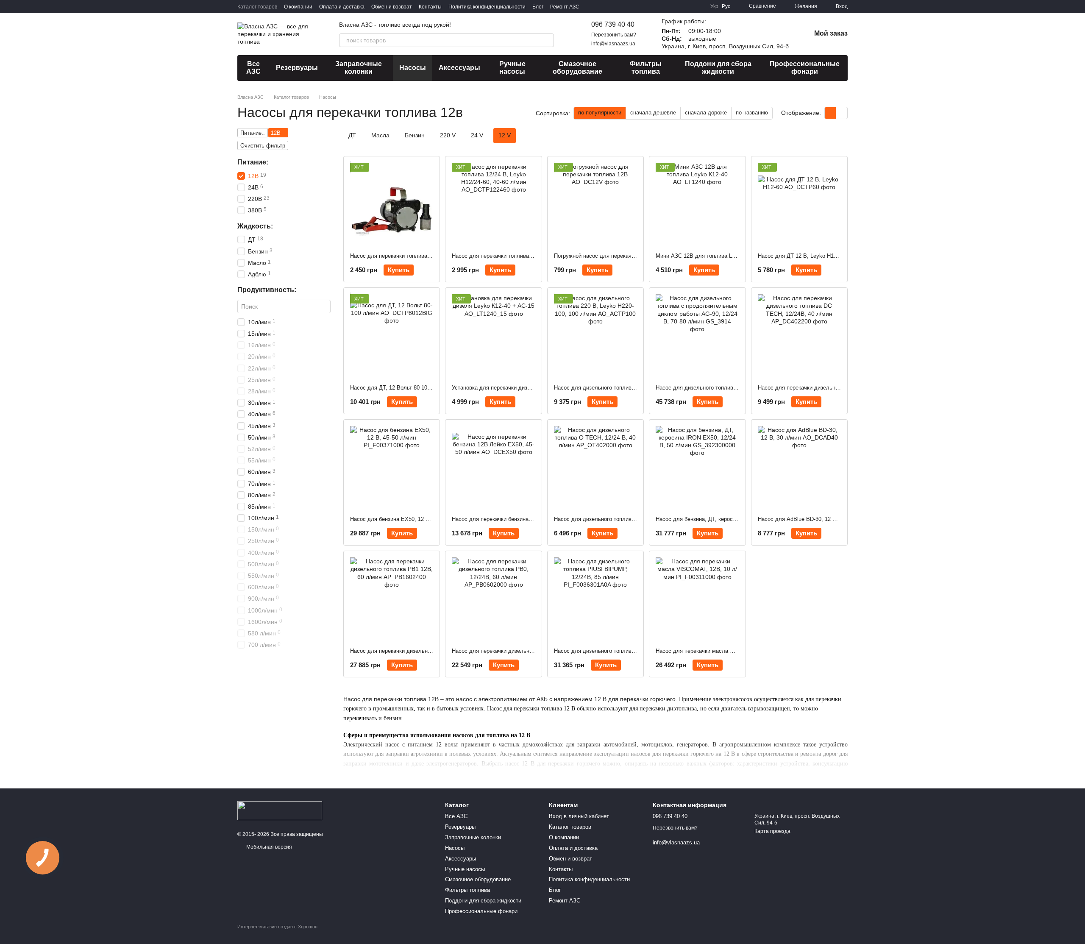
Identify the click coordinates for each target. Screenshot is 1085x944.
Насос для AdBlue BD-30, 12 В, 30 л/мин (810, 519)
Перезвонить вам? (613, 35)
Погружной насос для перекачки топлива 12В (612, 256)
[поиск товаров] (547, 40)
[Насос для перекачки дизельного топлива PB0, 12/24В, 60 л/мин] (493, 598)
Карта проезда (772, 831)
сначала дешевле (653, 112)
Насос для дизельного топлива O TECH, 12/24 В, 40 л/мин (629, 519)
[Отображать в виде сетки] (830, 113)
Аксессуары (459, 67)
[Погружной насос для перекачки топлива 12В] (595, 204)
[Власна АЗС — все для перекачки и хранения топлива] (279, 810)
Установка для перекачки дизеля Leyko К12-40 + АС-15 (523, 387)
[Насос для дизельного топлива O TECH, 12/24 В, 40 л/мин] (595, 467)
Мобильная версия (268, 847)
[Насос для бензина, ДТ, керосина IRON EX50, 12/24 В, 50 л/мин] (697, 467)
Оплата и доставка (341, 7)
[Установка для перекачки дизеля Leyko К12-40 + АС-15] (493, 335)
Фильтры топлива (646, 67)
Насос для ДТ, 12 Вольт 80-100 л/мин (398, 387)
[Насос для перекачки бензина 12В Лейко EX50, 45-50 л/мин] (493, 467)
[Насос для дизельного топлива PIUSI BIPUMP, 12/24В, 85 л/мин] (595, 598)
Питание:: (252, 133)
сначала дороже (706, 112)
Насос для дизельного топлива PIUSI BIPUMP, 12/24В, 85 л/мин (637, 651)
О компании (298, 7)
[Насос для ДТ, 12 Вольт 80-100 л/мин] (391, 335)
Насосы (412, 67)
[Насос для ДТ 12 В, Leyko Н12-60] (799, 204)
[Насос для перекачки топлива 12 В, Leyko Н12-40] (391, 204)
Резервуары (297, 67)
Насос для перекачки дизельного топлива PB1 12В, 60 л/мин (429, 651)
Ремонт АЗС (564, 7)
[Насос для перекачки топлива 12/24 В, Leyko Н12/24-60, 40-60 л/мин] (493, 204)
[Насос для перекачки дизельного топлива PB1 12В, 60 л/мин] (391, 598)
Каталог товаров (257, 7)
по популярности (599, 112)
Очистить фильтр (262, 145)
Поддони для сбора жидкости (718, 67)
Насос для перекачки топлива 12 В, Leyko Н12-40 (414, 256)
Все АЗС (253, 67)
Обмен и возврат (391, 7)
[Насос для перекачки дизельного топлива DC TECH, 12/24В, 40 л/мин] (799, 335)
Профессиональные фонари (805, 67)
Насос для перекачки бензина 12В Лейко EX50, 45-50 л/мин (529, 519)
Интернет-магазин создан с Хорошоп (277, 926)
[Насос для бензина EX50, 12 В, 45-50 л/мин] (391, 467)
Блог (537, 7)
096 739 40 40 (612, 24)
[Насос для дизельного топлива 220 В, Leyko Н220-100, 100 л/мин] (595, 335)
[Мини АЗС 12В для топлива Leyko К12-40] (697, 204)
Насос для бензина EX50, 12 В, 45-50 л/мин (406, 519)
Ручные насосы (512, 67)
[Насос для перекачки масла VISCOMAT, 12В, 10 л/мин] (697, 598)
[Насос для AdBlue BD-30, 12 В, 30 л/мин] (799, 467)
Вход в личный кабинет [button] (579, 816)
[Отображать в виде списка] (841, 113)
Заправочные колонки (358, 67)
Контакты (430, 7)
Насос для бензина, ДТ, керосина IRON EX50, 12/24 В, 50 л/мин (738, 519)
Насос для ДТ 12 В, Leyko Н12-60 (801, 256)
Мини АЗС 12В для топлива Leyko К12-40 (709, 256)
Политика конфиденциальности (487, 7)
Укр (714, 6)
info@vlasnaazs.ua (613, 44)
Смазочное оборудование (577, 67)
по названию (752, 112)
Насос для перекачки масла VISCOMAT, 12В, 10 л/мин (726, 651)
